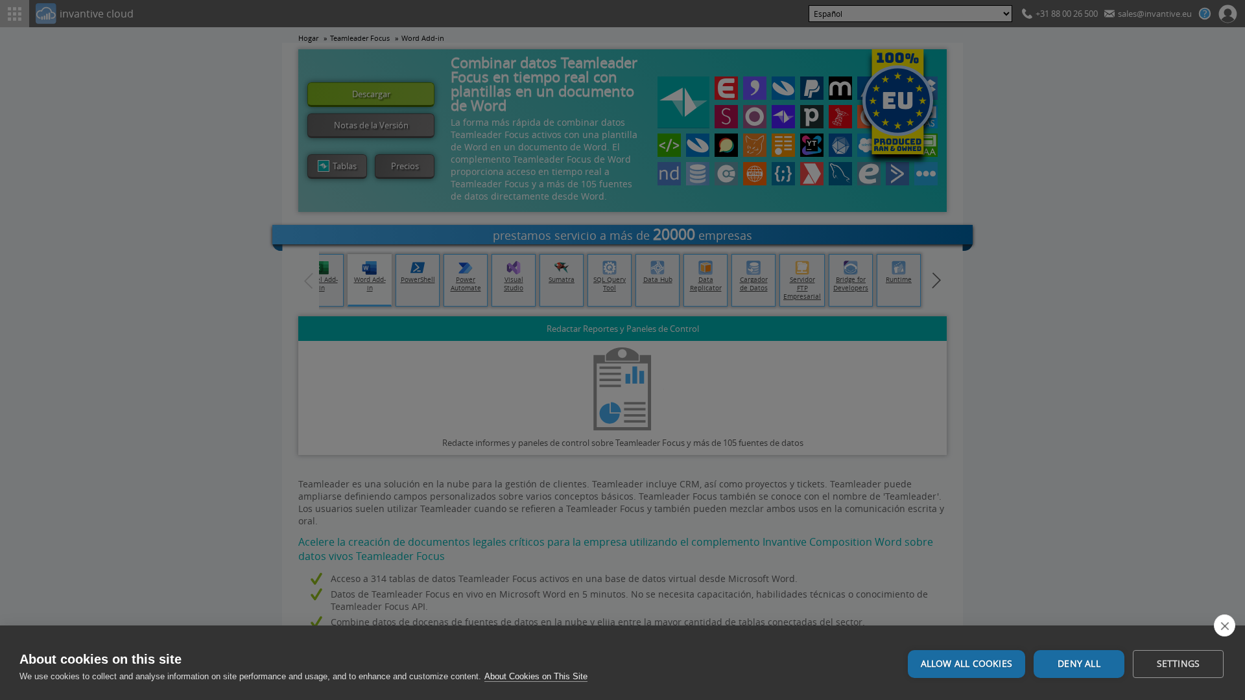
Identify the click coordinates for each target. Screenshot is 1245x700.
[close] (1224, 625)
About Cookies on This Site (535, 676)
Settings (1178, 664)
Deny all (1079, 664)
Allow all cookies (966, 664)
